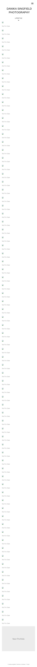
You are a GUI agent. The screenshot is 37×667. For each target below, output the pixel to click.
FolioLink (18, 664)
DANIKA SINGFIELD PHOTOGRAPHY (19, 10)
